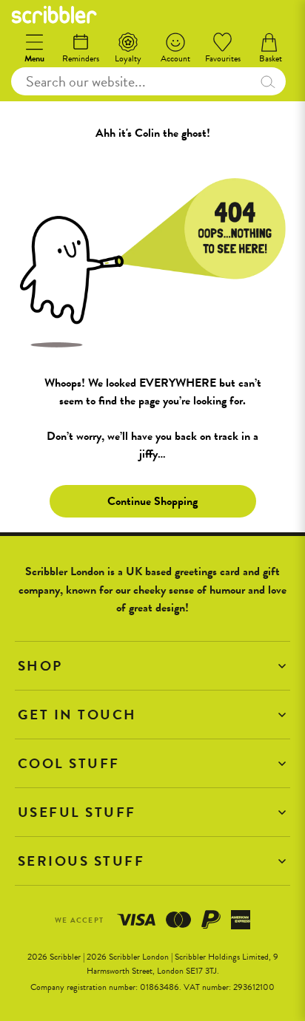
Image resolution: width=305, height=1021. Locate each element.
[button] (152, 666)
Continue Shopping (152, 501)
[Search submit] (267, 81)
